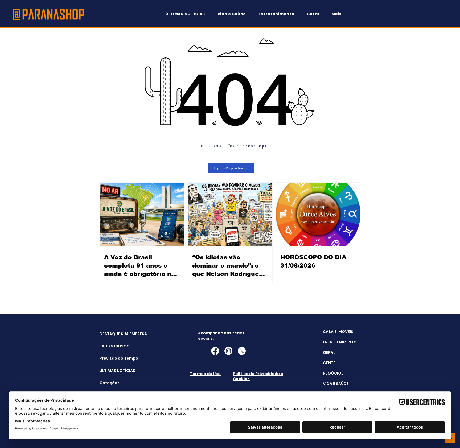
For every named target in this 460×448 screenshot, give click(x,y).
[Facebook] (215, 351)
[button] (339, 14)
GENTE (329, 362)
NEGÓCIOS (333, 373)
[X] (242, 351)
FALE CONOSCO (113, 346)
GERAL (329, 352)
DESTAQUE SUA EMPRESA (113, 333)
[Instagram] (228, 351)
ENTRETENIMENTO (340, 342)
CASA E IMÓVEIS (338, 331)
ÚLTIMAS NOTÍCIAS (113, 370)
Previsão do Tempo (113, 358)
